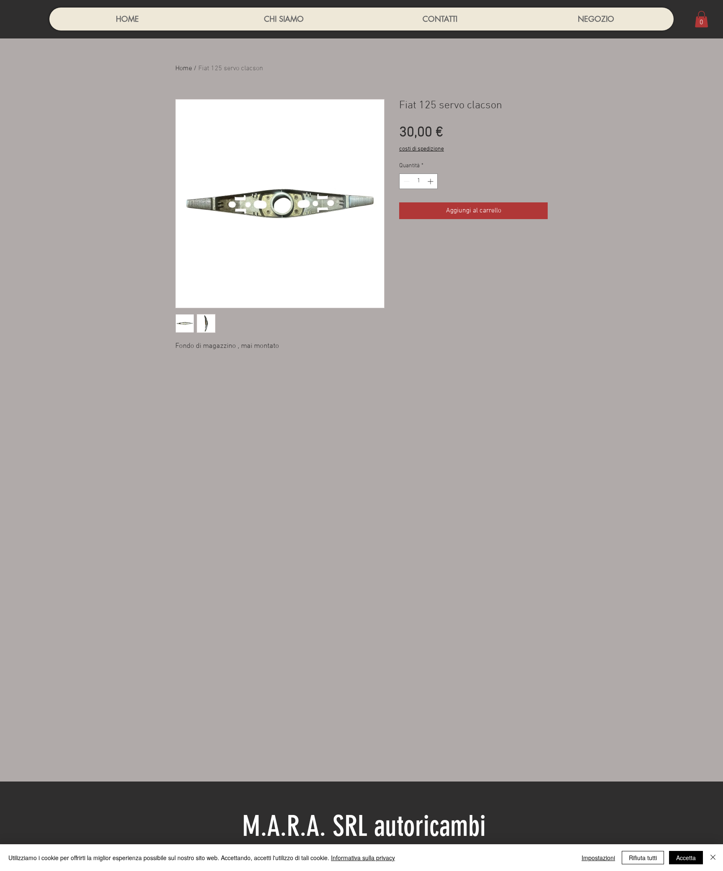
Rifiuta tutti (643, 857)
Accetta (686, 857)
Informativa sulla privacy (363, 857)
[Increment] (431, 181)
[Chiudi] (713, 857)
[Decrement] (405, 181)
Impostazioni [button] (598, 857)
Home (183, 68)
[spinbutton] (418, 181)
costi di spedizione (421, 149)
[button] (701, 19)
